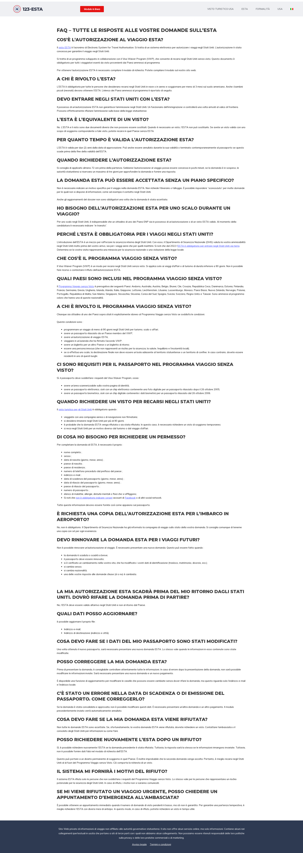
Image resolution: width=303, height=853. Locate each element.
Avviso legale (139, 844)
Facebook (130, 497)
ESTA (244, 8)
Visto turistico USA (220, 8)
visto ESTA (65, 47)
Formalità (263, 8)
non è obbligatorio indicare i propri (94, 497)
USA (280, 8)
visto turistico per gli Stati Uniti (75, 409)
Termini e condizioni (160, 844)
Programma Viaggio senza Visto (76, 286)
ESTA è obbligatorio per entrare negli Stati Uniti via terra (208, 245)
